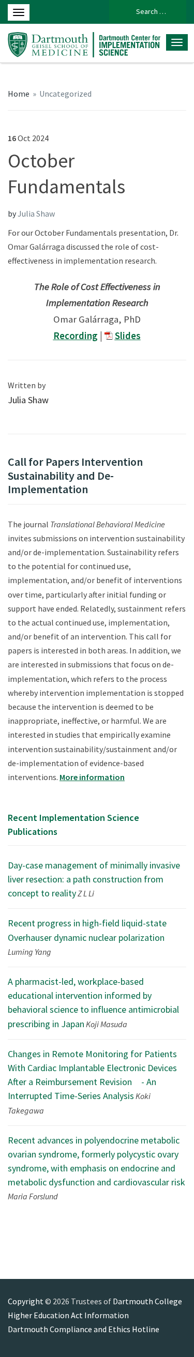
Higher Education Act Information (68, 1315)
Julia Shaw (36, 213)
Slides (128, 336)
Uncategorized (65, 93)
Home (18, 93)
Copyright (25, 1301)
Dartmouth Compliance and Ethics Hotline (83, 1329)
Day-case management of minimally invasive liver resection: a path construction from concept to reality (94, 879)
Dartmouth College (147, 1301)
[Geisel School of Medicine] (84, 43)
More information (92, 777)
